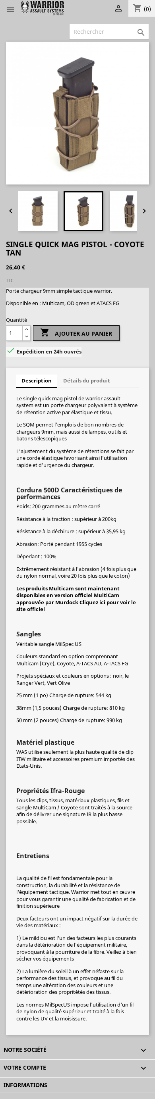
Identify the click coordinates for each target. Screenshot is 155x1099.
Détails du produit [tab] (86, 380)
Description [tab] (36, 380)
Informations (25, 1085)
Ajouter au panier (76, 332)
